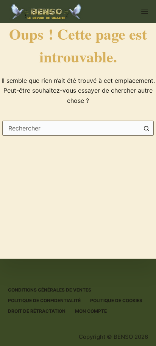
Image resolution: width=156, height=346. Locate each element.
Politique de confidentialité (44, 300)
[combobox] (71, 128)
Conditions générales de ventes (49, 290)
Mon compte (91, 311)
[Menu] (144, 11)
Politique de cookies (116, 300)
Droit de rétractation (37, 311)
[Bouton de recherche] (146, 128)
